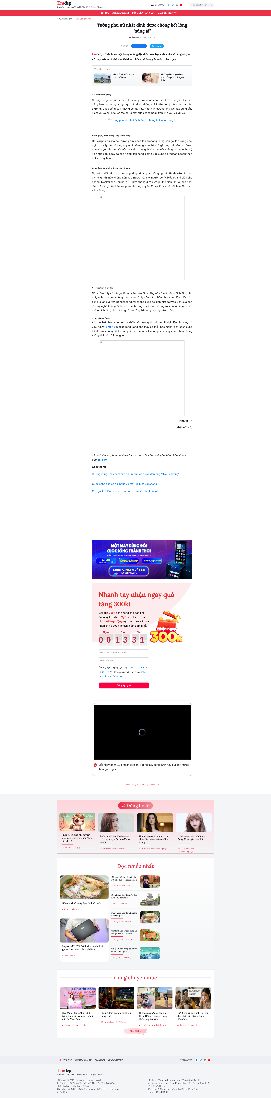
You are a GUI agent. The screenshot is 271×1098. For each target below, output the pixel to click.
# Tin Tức (115, 904)
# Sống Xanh (67, 956)
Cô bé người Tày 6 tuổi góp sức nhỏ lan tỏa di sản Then (124, 878)
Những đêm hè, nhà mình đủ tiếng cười (116, 1014)
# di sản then (124, 886)
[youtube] (181, 5)
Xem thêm (135, 1031)
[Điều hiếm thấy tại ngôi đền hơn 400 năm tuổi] (150, 899)
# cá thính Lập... (127, 939)
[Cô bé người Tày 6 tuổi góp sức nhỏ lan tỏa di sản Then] (150, 881)
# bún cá (75, 909)
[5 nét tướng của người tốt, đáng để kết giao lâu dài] (194, 822)
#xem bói (155, 784)
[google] (177, 5)
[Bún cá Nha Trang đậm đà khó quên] (84, 887)
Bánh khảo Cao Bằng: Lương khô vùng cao (124, 914)
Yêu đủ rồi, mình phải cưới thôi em (124, 76)
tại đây (102, 459)
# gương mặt (161, 849)
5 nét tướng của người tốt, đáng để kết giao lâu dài (191, 837)
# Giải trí (114, 886)
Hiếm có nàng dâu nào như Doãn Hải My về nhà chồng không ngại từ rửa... (153, 1016)
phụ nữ (110, 326)
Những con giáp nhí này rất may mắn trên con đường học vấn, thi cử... (77, 838)
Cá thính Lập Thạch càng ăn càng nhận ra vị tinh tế (124, 932)
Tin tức (105, 13)
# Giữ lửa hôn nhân (108, 849)
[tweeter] (172, 5)
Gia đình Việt (165, 13)
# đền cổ (123, 904)
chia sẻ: (124, 46)
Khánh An (134, 37)
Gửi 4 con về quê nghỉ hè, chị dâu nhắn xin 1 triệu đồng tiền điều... (192, 1016)
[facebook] (168, 5)
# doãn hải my (160, 1025)
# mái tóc (121, 849)
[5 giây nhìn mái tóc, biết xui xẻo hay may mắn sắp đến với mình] (116, 822)
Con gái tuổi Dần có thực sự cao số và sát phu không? (125, 491)
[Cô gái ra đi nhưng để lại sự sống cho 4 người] (150, 953)
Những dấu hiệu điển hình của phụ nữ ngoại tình (172, 77)
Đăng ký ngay (124, 685)
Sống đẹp (137, 13)
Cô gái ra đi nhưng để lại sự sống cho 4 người (123, 950)
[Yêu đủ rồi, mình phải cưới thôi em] (102, 78)
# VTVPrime (121, 1022)
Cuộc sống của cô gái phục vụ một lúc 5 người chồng (124, 483)
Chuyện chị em (64, 19)
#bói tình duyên (143, 784)
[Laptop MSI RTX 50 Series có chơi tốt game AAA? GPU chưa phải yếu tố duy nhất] (84, 931)
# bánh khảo (126, 921)
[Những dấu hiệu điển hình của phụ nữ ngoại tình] (150, 78)
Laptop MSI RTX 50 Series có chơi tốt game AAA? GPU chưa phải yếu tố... (83, 948)
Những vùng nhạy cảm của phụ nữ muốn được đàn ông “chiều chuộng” (135, 474)
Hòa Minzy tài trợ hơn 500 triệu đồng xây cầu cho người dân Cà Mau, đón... (77, 1016)
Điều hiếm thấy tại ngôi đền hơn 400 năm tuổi (124, 896)
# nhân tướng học (185, 852)
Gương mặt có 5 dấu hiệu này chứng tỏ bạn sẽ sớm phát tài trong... (154, 839)
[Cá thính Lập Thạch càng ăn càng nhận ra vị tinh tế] (150, 935)
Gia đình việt (115, 1060)
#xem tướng (131, 784)
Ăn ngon (150, 13)
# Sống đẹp (116, 957)
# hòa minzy (82, 1025)
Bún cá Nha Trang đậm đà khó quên (81, 903)
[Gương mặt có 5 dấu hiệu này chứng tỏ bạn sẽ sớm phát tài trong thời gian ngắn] (155, 822)
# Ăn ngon (66, 909)
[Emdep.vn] (65, 3)
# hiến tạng (126, 957)
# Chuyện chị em (69, 1025)
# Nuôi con (66, 847)
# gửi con (196, 1025)
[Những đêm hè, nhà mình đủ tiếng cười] (116, 998)
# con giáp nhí (77, 847)
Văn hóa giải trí (120, 13)
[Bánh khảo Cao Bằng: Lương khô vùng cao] (150, 917)
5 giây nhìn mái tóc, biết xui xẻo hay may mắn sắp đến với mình (115, 839)
